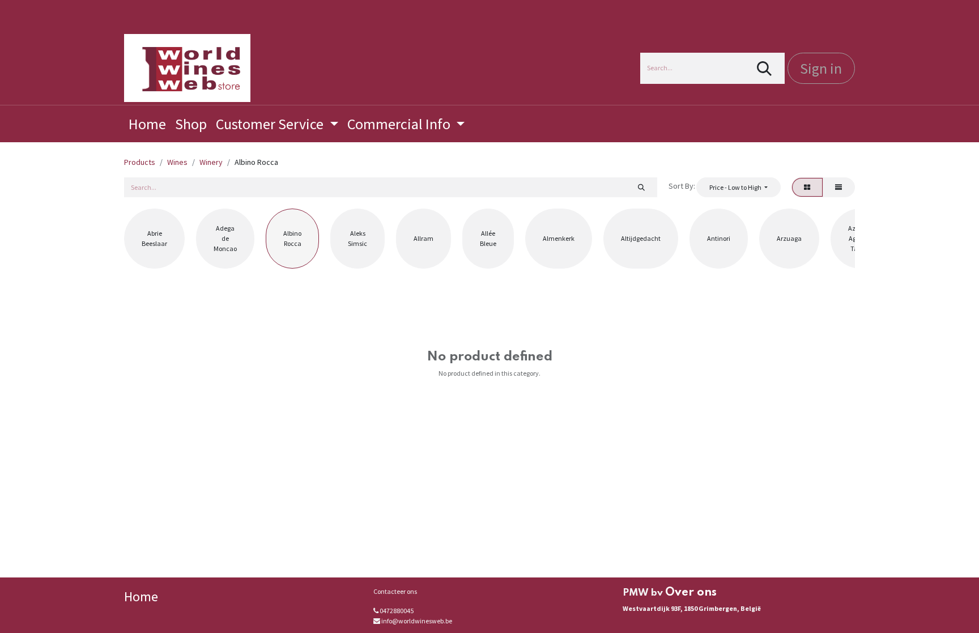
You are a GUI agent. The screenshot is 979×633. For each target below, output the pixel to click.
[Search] (764, 68)
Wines (177, 162)
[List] (839, 187)
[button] (738, 187)
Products (139, 162)
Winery (211, 162)
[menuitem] (147, 123)
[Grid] (807, 187)
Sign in (821, 68)
